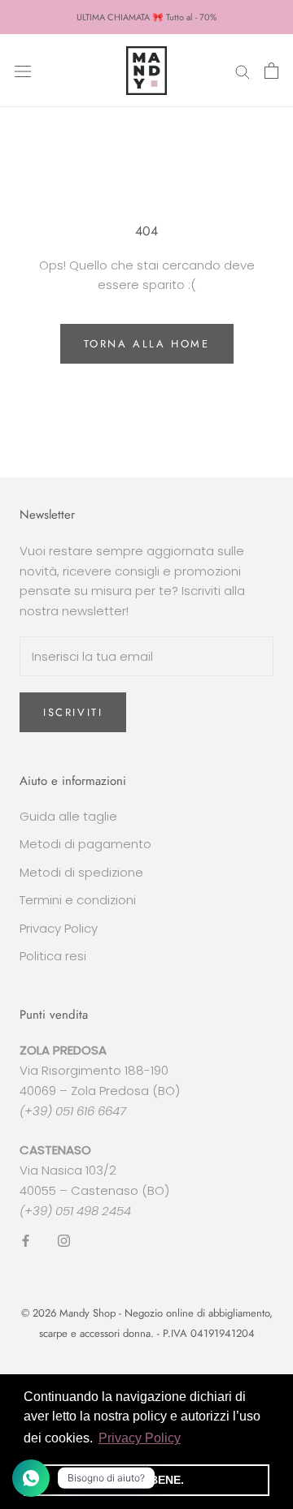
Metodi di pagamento (85, 843)
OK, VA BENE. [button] (146, 1479)
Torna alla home (147, 343)
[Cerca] (242, 70)
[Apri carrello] (271, 71)
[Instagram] (64, 1240)
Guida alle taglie (68, 816)
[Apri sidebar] (23, 70)
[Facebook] (26, 1240)
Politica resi (53, 955)
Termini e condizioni (78, 899)
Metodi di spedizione (81, 872)
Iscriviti (73, 712)
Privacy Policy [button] (139, 1438)
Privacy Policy (59, 928)
